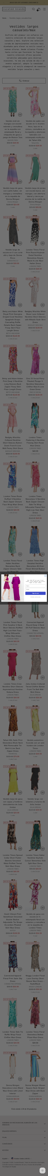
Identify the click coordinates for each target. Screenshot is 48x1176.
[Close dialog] (45, 576)
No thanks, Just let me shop (35, 597)
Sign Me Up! (35, 593)
